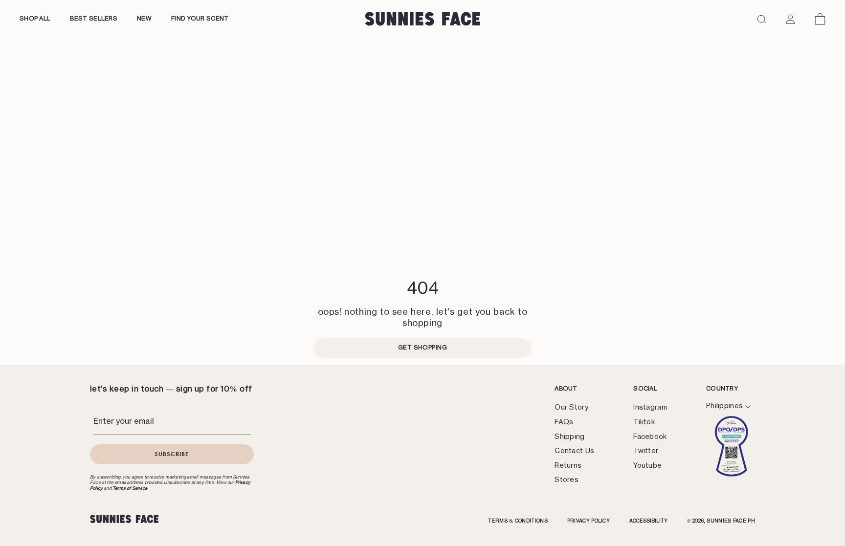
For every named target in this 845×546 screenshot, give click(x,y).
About (566, 389)
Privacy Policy (588, 521)
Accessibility (648, 521)
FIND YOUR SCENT (200, 19)
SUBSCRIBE (172, 454)
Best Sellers (93, 19)
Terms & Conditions (517, 521)
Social (645, 389)
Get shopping (422, 347)
